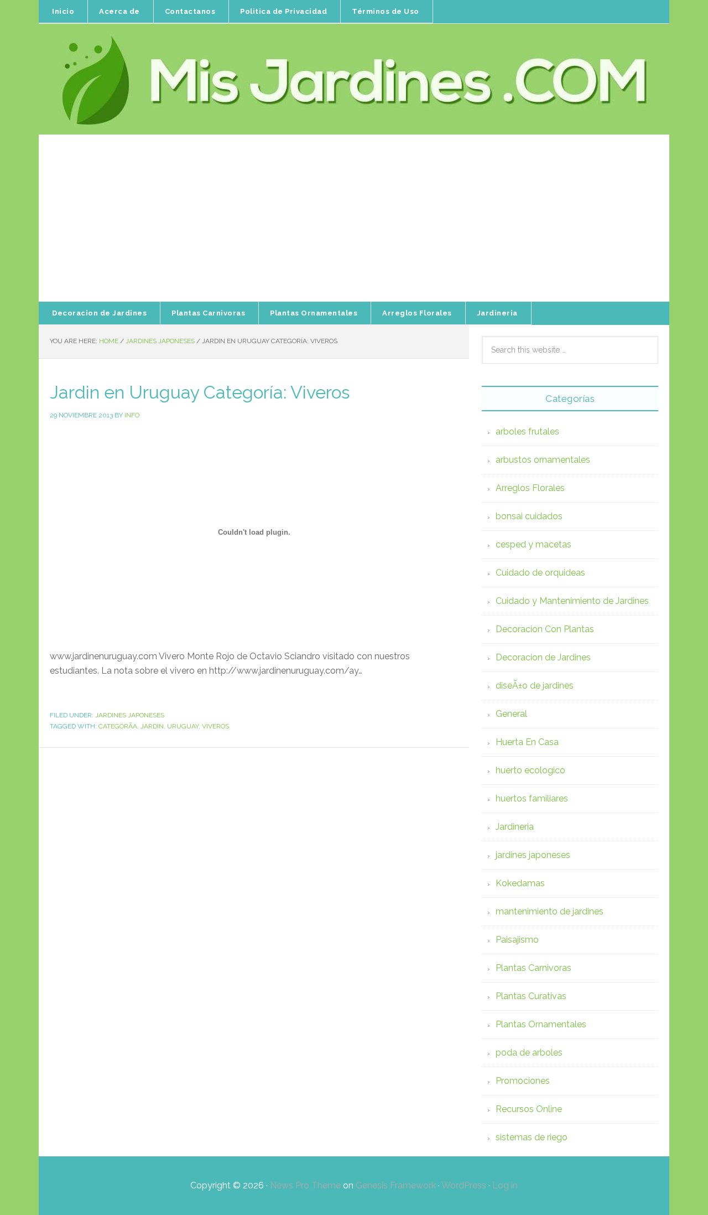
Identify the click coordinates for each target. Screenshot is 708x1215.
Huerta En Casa (527, 742)
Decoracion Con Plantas (545, 629)
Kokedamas (520, 883)
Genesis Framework (396, 1185)
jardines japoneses (129, 715)
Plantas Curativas (531, 996)
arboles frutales (527, 431)
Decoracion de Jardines (543, 657)
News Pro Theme (305, 1185)
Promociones (523, 1081)
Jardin (152, 726)
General (511, 714)
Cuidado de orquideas (540, 572)
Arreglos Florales (530, 488)
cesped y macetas (533, 544)
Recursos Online (529, 1109)
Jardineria (515, 826)
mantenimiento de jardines (549, 911)
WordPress (463, 1185)
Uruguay (183, 726)
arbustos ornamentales (543, 459)
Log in (505, 1185)
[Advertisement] (354, 218)
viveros (215, 726)
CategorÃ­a (117, 726)
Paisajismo (517, 939)
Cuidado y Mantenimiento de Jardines (572, 601)
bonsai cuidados (529, 516)
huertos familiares (532, 798)
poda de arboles (529, 1052)
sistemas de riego (532, 1137)
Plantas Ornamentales (541, 1024)
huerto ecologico (530, 770)
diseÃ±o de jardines (535, 685)
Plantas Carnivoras (533, 968)
